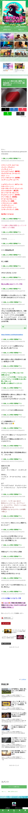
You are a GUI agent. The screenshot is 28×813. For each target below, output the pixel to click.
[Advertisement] (14, 132)
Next (27, 68)
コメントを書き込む (14, 786)
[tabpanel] (8, 68)
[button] (20, 113)
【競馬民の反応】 (6, 643)
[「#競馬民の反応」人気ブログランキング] (7, 618)
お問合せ (7, 808)
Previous (1, 68)
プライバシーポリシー (20, 808)
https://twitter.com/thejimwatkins (12, 334)
